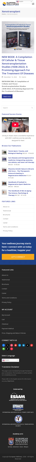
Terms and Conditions (10, 227)
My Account (6, 315)
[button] (33, 4)
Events (24, 77)
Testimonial (7, 211)
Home (4, 14)
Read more (7, 96)
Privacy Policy (7, 231)
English (7, 360)
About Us (6, 207)
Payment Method (8, 328)
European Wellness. (16, 457)
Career (5, 223)
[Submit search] (32, 108)
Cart (3, 319)
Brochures (6, 215)
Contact (5, 219)
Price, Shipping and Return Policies (14, 333)
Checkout (5, 324)
